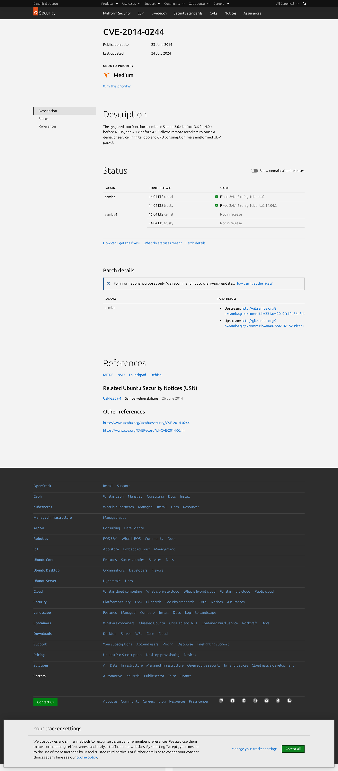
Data (113, 665)
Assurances (252, 13)
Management (164, 549)
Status (44, 118)
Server (126, 633)
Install (108, 486)
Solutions (41, 665)
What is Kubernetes (118, 507)
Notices (230, 13)
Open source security (203, 665)
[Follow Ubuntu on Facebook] (233, 701)
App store (111, 549)
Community (154, 538)
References (48, 126)
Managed (135, 496)
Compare (147, 612)
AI (104, 665)
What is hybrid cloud (200, 591)
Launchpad (137, 375)
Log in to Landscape (200, 612)
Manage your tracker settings (254, 749)
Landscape (42, 612)
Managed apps (114, 517)
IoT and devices (236, 665)
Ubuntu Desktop (46, 570)
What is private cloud (162, 591)
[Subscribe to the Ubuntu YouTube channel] (267, 701)
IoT (36, 549)
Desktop (110, 633)
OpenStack (42, 486)
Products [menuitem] (107, 3)
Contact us (45, 702)
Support (123, 486)
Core (150, 633)
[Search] (304, 3)
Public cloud (264, 591)
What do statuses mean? (163, 243)
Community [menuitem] (172, 3)
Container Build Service (220, 623)
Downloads (42, 633)
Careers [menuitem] (219, 3)
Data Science (134, 528)
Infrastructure (132, 665)
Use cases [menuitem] (129, 3)
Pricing (168, 644)
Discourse (185, 644)
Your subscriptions (117, 644)
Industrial (133, 676)
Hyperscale (112, 581)
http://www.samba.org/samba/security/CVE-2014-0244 (146, 423)
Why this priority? (116, 86)
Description (48, 111)
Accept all (293, 749)
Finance (185, 676)
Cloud (38, 591)
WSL (138, 633)
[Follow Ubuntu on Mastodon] (222, 701)
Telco (172, 676)
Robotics (40, 538)
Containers (42, 623)
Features (110, 560)
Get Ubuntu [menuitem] (197, 3)
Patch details (195, 243)
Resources (191, 507)
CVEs (214, 13)
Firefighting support (213, 644)
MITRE (108, 375)
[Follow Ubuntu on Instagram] (256, 701)
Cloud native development (273, 665)
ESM (141, 13)
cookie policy (86, 757)
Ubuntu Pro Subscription (122, 655)
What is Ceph (113, 496)
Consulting (155, 496)
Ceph (37, 496)
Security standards (188, 13)
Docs (172, 496)
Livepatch (159, 13)
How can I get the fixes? (121, 243)
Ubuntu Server (44, 581)
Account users (147, 644)
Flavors (157, 570)
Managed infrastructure (52, 517)
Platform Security (117, 13)
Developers (138, 570)
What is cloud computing (122, 591)
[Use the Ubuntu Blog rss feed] (290, 701)
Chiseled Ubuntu (152, 623)
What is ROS (131, 538)
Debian (156, 375)
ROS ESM (110, 538)
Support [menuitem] (150, 3)
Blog (162, 701)
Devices (190, 655)
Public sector (154, 676)
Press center (199, 701)
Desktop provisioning (163, 655)
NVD (121, 375)
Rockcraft (249, 623)
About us (110, 701)
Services (155, 560)
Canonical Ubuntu (45, 3)
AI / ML (39, 528)
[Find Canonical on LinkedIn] (245, 701)
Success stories (133, 560)
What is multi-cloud (235, 591)
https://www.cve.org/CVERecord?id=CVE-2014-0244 (144, 430)
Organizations (114, 570)
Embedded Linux (136, 549)
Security (40, 602)
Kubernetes (42, 507)
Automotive (112, 676)
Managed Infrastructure (165, 665)
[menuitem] (288, 3)
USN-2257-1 (112, 398)
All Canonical (285, 3)
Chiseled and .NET (183, 623)
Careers (149, 701)
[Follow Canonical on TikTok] (279, 701)
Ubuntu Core (43, 560)
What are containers (119, 623)
